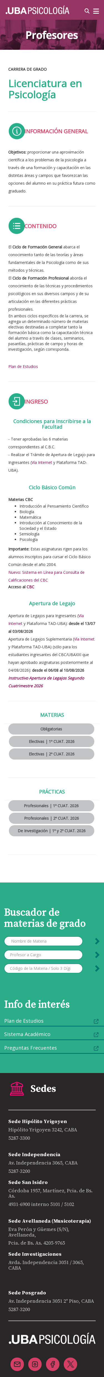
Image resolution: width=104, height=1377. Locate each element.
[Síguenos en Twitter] (70, 1361)
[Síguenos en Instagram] (35, 1361)
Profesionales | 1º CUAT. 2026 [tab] (51, 805)
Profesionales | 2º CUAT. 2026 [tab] (51, 818)
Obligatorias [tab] (51, 728)
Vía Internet (42, 462)
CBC (30, 586)
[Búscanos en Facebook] (53, 1361)
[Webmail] (17, 1361)
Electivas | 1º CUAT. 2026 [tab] (52, 741)
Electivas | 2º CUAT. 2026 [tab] (52, 754)
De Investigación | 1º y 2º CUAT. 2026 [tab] (52, 830)
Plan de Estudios (23, 366)
